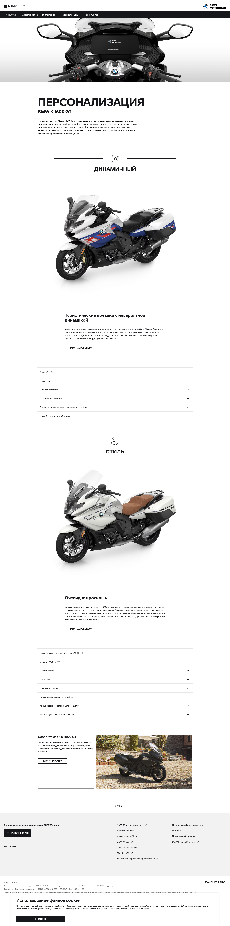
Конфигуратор (92, 14)
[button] (10, 6)
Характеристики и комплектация (38, 14)
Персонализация (70, 14)
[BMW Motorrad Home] (214, 6)
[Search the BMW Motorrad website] (24, 5)
